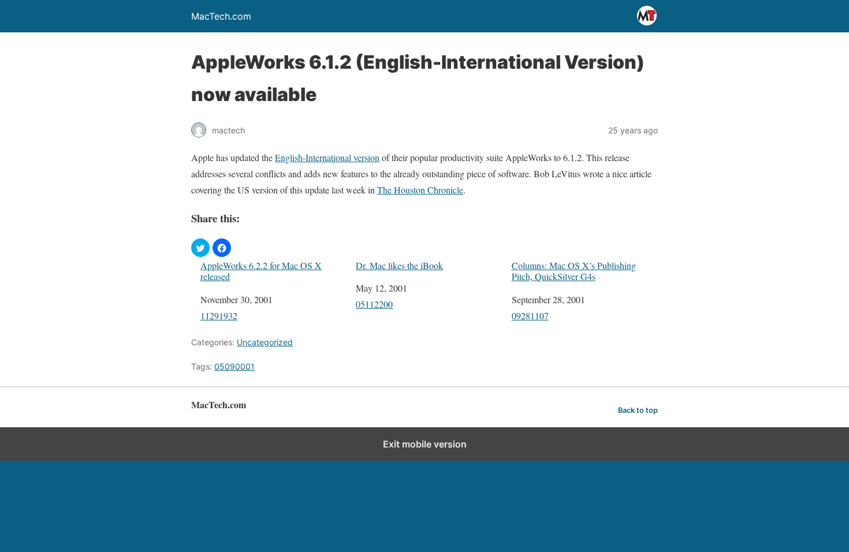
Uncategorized (265, 342)
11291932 (218, 315)
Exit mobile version (425, 444)
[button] (200, 247)
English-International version (327, 157)
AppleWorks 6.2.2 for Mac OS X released (261, 271)
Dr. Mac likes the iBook (399, 265)
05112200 (374, 304)
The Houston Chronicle (420, 190)
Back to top (638, 410)
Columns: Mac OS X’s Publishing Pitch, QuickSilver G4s (574, 271)
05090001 (234, 366)
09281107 (530, 315)
